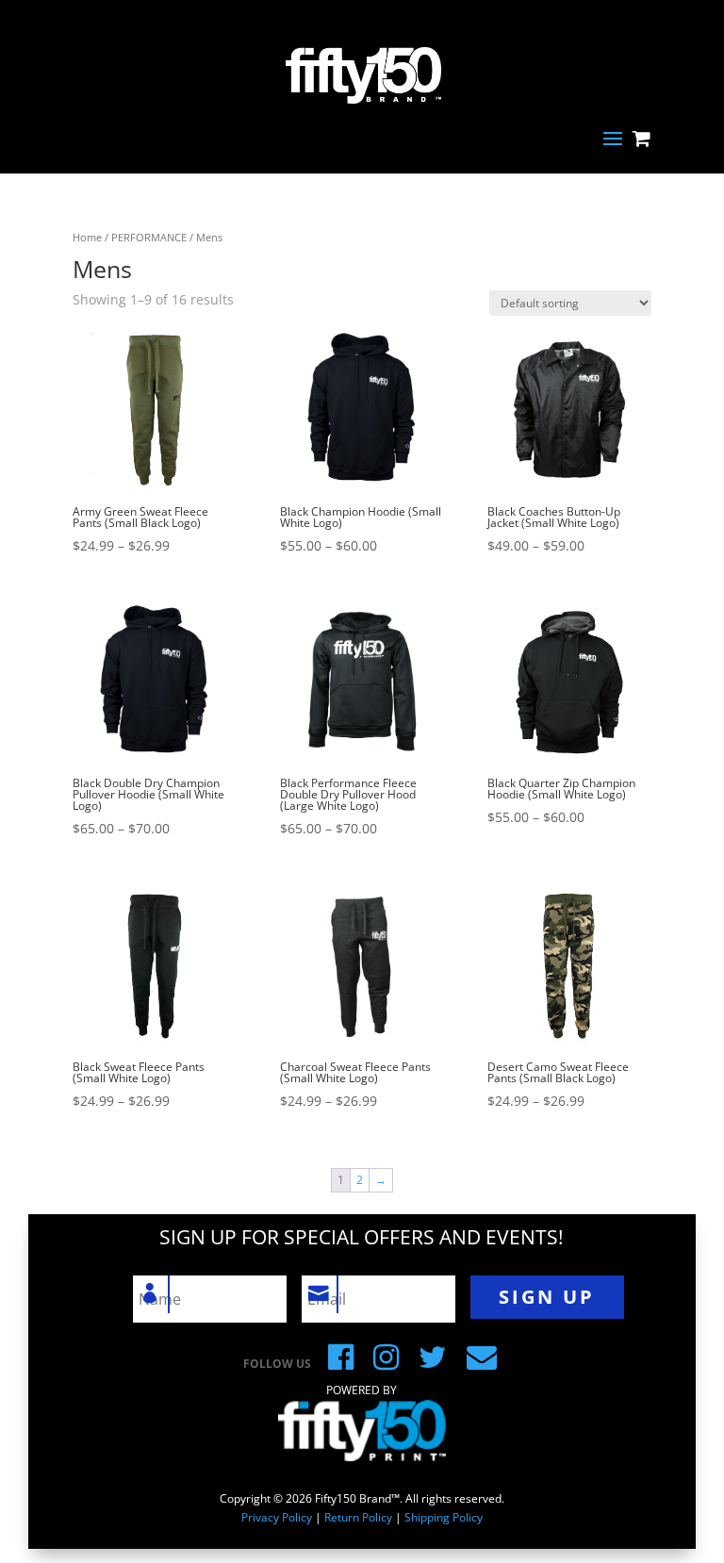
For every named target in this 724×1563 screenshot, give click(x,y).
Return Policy (358, 1517)
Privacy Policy (276, 1517)
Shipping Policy (443, 1517)
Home (87, 237)
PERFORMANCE (149, 237)
